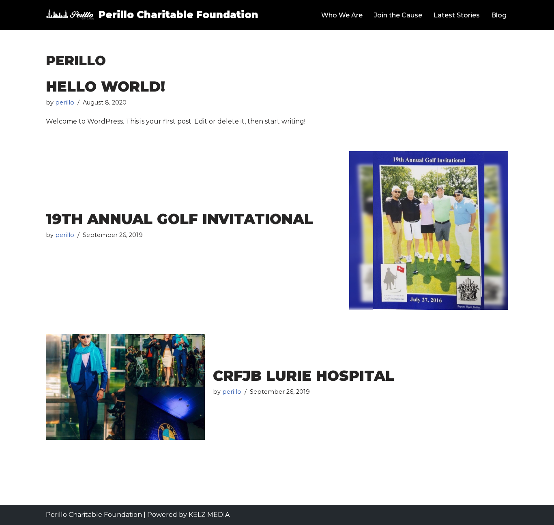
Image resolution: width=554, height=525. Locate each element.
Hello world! (105, 86)
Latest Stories (457, 15)
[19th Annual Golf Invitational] (428, 230)
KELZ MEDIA (209, 515)
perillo (64, 102)
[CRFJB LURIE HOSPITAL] (125, 387)
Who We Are (342, 15)
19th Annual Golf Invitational (179, 219)
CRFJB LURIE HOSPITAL (303, 375)
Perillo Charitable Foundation (94, 515)
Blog (499, 15)
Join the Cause (398, 15)
